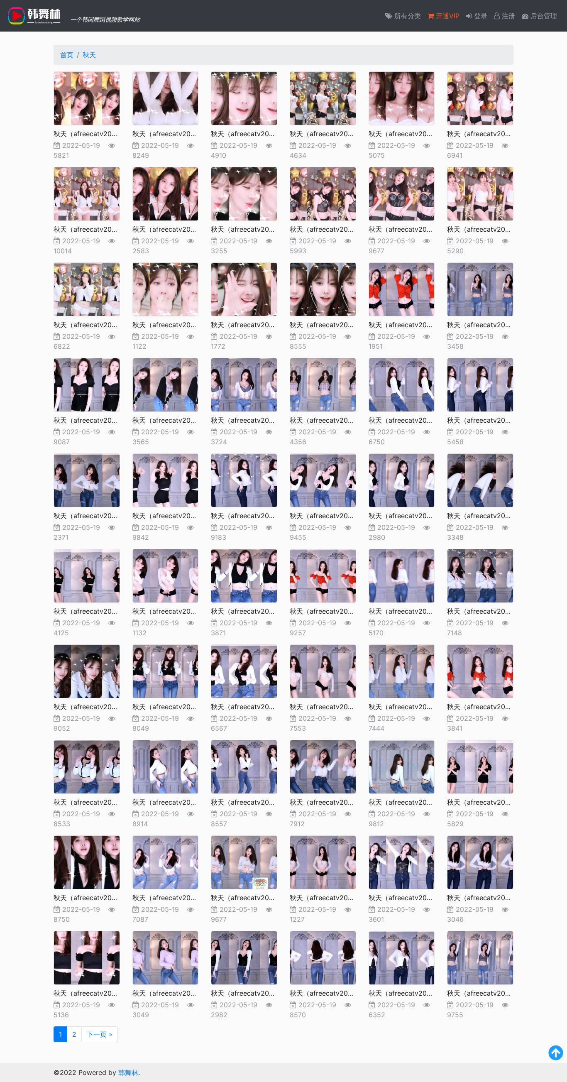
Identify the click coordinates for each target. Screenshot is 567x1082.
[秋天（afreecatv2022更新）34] (323, 575)
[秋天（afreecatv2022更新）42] (480, 670)
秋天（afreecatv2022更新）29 (416, 516)
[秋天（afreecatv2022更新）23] (402, 384)
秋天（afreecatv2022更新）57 (258, 993)
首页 (66, 55)
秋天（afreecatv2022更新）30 (494, 516)
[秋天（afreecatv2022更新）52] (323, 861)
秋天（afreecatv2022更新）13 (100, 325)
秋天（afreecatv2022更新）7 (99, 229)
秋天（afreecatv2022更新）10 (336, 229)
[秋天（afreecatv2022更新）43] (87, 766)
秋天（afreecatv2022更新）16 (336, 325)
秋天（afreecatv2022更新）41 (415, 707)
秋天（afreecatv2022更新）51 (257, 898)
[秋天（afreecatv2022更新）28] (323, 479)
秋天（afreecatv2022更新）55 (101, 993)
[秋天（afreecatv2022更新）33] (244, 575)
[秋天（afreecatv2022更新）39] (244, 670)
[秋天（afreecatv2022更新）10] (323, 193)
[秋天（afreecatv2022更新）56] (165, 957)
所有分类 (406, 16)
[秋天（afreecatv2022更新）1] (87, 97)
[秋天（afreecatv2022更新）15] (244, 288)
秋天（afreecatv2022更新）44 (179, 802)
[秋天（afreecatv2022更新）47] (402, 766)
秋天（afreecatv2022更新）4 (335, 134)
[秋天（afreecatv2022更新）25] (87, 479)
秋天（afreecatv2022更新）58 (337, 993)
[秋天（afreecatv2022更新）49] (87, 861)
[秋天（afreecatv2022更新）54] (480, 861)
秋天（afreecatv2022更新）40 (337, 707)
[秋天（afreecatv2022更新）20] (165, 384)
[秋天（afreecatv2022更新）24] (480, 384)
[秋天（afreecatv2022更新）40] (323, 670)
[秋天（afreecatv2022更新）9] (244, 193)
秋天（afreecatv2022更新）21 (257, 420)
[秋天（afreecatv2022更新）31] (87, 575)
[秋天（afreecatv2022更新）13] (87, 288)
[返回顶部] (556, 1056)
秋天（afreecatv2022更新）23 (416, 420)
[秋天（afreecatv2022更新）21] (244, 384)
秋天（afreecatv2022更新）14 (179, 325)
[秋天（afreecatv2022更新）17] (402, 288)
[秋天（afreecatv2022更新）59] (402, 957)
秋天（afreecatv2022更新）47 (416, 802)
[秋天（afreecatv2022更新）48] (480, 766)
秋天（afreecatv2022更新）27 (258, 516)
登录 (479, 16)
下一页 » (99, 1034)
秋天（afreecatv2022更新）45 (258, 802)
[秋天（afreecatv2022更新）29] (402, 479)
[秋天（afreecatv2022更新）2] (165, 97)
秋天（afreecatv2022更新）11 (415, 229)
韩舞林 (128, 1072)
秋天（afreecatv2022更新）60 (494, 993)
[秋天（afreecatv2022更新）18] (480, 288)
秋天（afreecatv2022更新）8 (177, 229)
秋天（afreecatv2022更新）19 (100, 420)
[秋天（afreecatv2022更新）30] (480, 479)
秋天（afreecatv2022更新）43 (101, 802)
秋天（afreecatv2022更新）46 (337, 802)
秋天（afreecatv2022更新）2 (177, 134)
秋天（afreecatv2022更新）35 (416, 611)
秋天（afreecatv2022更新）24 (494, 420)
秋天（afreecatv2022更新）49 (101, 898)
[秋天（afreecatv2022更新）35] (402, 575)
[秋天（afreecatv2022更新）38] (165, 670)
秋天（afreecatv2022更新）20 (179, 420)
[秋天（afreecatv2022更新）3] (244, 97)
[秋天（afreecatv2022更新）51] (244, 861)
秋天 (89, 55)
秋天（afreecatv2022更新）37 (101, 707)
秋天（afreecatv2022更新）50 (179, 898)
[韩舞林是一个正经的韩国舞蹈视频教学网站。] (35, 15)
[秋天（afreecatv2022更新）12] (480, 193)
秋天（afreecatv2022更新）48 (494, 802)
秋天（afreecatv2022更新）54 (494, 898)
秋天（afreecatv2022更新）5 (414, 134)
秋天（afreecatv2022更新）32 (179, 611)
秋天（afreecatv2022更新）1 (98, 134)
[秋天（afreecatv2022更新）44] (165, 766)
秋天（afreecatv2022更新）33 (258, 611)
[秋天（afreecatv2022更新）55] (87, 957)
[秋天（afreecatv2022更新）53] (402, 861)
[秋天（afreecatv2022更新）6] (480, 97)
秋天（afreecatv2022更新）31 (100, 611)
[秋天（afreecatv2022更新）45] (244, 766)
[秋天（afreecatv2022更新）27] (244, 479)
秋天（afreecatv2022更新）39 (258, 707)
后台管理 (542, 16)
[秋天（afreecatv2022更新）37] (87, 670)
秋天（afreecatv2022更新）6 (492, 134)
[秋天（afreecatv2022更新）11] (402, 193)
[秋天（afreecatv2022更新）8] (165, 193)
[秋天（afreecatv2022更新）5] (402, 97)
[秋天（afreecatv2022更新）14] (165, 288)
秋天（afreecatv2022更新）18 (493, 325)
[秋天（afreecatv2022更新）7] (87, 193)
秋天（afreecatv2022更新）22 (337, 420)
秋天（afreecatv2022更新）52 (337, 898)
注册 (507, 16)
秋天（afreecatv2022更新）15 (257, 325)
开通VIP (446, 16)
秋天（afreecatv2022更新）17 (415, 325)
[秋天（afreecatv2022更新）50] (165, 861)
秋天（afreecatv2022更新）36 (494, 611)
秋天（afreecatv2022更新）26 (179, 516)
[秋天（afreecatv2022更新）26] (165, 479)
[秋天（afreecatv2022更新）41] (402, 670)
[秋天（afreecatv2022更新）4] (323, 97)
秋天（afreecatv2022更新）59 (416, 993)
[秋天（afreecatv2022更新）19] (87, 384)
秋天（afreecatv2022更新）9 (256, 229)
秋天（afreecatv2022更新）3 (256, 134)
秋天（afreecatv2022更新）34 (337, 611)
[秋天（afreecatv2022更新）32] (165, 575)
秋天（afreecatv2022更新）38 (179, 707)
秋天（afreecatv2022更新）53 (416, 898)
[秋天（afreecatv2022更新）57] (244, 957)
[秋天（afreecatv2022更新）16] (323, 288)
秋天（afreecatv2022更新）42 (494, 707)
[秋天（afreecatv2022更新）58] (323, 957)
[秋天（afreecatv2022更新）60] (480, 957)
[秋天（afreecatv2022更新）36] (480, 575)
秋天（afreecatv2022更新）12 (493, 229)
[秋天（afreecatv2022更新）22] (323, 384)
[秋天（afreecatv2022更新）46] (323, 766)
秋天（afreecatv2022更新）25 (101, 516)
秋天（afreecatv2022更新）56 (179, 993)
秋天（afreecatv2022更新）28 (337, 516)
